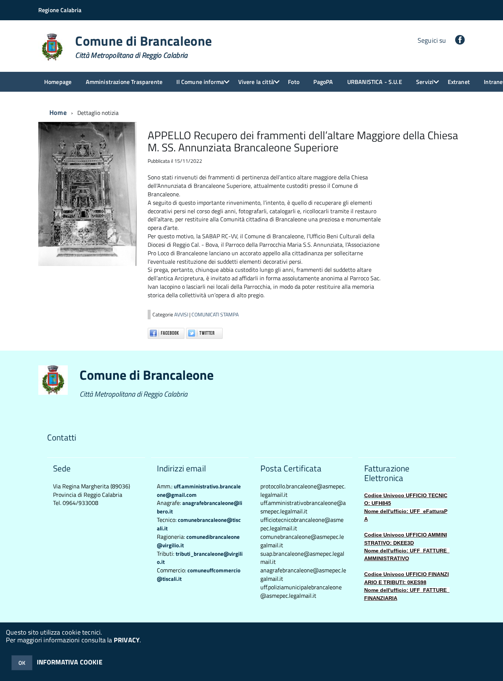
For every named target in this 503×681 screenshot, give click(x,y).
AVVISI (181, 314)
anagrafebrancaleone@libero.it (199, 507)
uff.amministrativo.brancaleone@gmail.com (199, 490)
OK (21, 663)
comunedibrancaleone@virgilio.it (198, 541)
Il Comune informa (200, 81)
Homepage (57, 81)
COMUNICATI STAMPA (215, 314)
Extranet (459, 81)
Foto (293, 81)
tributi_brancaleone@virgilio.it (200, 558)
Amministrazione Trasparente (124, 81)
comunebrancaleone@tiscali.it (199, 524)
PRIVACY (127, 640)
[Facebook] (460, 40)
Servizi (424, 81)
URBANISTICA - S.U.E (374, 81)
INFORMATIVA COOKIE (69, 662)
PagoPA (323, 81)
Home (58, 112)
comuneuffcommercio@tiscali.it (198, 574)
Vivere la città (256, 81)
